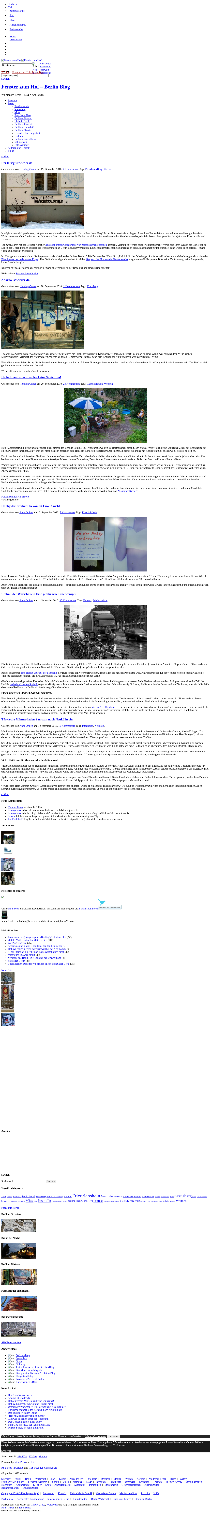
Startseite (12, 4)
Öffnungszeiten (194, 1481)
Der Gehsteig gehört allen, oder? (25, 1421)
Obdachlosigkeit (57, 1201)
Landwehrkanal (202, 1197)
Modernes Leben (157, 1478)
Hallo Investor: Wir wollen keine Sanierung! (31, 377)
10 (66, 725)
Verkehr (166, 1201)
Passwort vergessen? (45, 71)
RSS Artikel (7, 1507)
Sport (52, 1478)
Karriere (140, 1478)
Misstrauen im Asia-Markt (21, 954)
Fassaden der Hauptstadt (27, 133)
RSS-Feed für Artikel (12, 1467)
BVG (48, 1197)
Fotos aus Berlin (10, 1207)
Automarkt (79, 1484)
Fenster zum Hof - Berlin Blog (28, 72)
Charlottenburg (57, 1197)
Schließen (6, 1450)
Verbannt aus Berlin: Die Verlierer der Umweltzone (34, 957)
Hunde (157, 1197)
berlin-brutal (28, 1196)
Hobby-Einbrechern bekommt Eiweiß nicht (30, 506)
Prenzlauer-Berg (93, 169)
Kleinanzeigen (151, 1484)
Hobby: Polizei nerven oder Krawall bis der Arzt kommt (37, 949)
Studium (143, 1201)
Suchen (5, 78)
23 (71, 383)
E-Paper (37, 1484)
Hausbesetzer (148, 1196)
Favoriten (101, 1481)
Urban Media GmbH (81, 1493)
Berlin (28, 1478)
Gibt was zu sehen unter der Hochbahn (28, 1418)
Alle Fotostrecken (11, 1342)
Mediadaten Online (106, 1493)
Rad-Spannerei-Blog (26, 1382)
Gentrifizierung (95, 383)
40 (35, 1456)
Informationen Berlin (58, 1499)
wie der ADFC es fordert (104, 707)
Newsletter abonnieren (45, 65)
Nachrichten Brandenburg (30, 1499)
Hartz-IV (137, 1197)
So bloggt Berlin (16, 960)
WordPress (20, 1462)
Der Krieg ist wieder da (16, 163)
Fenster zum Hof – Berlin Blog (35, 87)
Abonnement (22, 1484)
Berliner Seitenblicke (25, 139)
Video (11, 7)
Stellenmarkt (111, 1484)
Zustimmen (113, 1436)
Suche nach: (7, 1181)
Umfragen (130, 1481)
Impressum (48, 1493)
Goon (19, 1361)
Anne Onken (26, 512)
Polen (65, 1201)
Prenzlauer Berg (23, 115)
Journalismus (165, 1197)
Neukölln (99, 725)
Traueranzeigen (30, 1487)
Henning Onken (28, 169)
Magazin (92, 1478)
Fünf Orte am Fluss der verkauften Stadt (29, 1424)
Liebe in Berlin (22, 121)
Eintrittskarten (80, 1499)
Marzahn (14, 1201)
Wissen (129, 1478)
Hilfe (156, 1493)
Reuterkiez (107, 1201)
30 (32, 1456)
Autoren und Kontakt (19, 147)
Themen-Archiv (174, 1481)
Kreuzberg (20, 109)
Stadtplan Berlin (143, 1499)
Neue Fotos (7, 970)
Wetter (183, 1478)
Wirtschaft (40, 1478)
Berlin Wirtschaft (100, 1499)
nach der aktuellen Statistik (24, 684)
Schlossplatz (21, 142)
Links (11, 150)
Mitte (17, 112)
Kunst (194, 1197)
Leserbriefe (115, 1481)
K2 (32, 1462)
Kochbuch (6, 1484)
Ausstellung (17, 1197)
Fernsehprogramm (37, 1481)
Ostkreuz (19, 136)
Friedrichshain (22, 106)
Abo (12, 15)
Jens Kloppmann (54, 244)
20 (30, 1456)
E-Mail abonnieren (88, 908)
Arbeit (3, 1197)
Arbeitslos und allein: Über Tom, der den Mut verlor (35, 946)
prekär (71, 1200)
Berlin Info (7, 1499)
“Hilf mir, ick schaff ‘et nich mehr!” (26, 1415)
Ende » (43, 1456)
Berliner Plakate (23, 130)
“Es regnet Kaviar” (127, 491)
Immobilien (95, 1484)
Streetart (108, 169)
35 (68, 600)
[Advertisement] (14, 1076)
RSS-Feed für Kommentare (43, 1467)
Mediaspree (21, 1201)
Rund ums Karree (122, 1499)
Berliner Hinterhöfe (25, 127)
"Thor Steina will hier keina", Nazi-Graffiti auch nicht (36, 951)
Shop (12, 20)
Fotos (11, 103)
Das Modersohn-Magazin (29, 1370)
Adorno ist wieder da (15, 280)
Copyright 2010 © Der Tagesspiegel (20, 1493)
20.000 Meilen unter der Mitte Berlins (27, 940)
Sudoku (55, 1481)
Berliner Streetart (23, 118)
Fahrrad (87, 600)
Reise (173, 1478)
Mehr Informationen (95, 1436)
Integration (87, 725)
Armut (9, 1197)
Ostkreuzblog (23, 1355)
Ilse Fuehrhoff (15, 819)
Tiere (148, 1201)
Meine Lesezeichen (16, 38)
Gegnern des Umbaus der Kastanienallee (107, 259)
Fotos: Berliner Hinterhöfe (15, 496)
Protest (98, 1200)
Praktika (145, 1493)
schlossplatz (115, 1201)
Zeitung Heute (17, 10)
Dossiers (105, 1478)
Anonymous (14, 810)
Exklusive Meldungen (12, 1481)
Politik (18, 1478)
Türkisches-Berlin (156, 1201)
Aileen (11, 816)
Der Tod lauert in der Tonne (22, 1412)
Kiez (172, 1197)
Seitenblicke (124, 1201)
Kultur (62, 1478)
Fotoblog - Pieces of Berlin (30, 1379)
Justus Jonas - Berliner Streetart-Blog (35, 1367)
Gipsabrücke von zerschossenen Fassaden (85, 244)
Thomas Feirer (15, 807)
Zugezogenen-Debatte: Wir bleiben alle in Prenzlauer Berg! (39, 963)
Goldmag (21, 1364)
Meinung (77, 1481)
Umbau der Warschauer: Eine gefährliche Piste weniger (38, 594)
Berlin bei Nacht (23, 124)
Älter (5, 156)
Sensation (144, 1481)
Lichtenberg (6, 1201)
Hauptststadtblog (24, 1376)
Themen (157, 1481)
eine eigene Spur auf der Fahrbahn (39, 672)
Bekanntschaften (10, 1487)
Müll (35, 1201)
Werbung (172, 1201)
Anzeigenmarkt (18, 24)
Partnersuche (16, 29)
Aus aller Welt (76, 1478)
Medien (117, 1478)
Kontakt (62, 1493)
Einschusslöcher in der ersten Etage (19, 259)
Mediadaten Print (128, 1493)
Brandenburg (41, 1197)
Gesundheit (128, 1196)
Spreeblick (21, 1358)
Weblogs (5, 72)
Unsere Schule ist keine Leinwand (26, 1427)
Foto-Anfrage (22, 145)
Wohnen (108, 383)
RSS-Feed (13, 908)
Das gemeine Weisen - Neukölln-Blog (35, 1373)
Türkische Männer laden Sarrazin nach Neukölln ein (37, 719)
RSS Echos (25, 1507)
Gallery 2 (36, 1504)
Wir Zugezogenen (17, 943)
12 (71, 286)
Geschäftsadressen (131, 1484)
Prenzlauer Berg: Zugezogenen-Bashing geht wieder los (37, 937)
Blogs (89, 1481)
